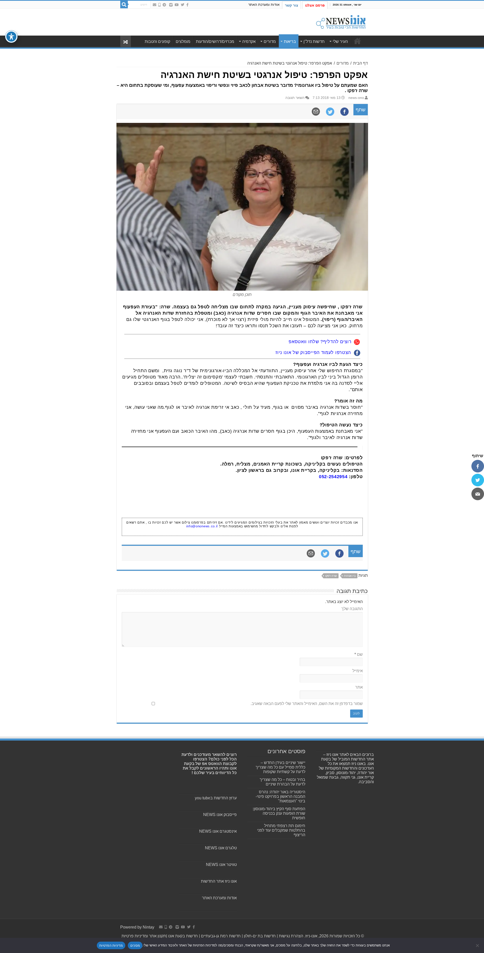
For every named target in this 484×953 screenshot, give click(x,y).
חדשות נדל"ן (314, 41)
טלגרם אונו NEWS (221, 848)
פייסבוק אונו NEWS (220, 814)
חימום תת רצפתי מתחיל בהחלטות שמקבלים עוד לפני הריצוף (281, 830)
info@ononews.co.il (202, 526)
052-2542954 (333, 476)
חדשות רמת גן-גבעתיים (220, 936)
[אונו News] (341, 21)
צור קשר (291, 5)
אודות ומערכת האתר (264, 5)
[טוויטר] (477, 480)
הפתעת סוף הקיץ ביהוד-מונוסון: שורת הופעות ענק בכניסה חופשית (279, 813)
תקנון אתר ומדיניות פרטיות (144, 936)
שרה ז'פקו (331, 575)
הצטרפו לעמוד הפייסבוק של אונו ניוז (313, 352)
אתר (359, 687)
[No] (477, 945)
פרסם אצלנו (315, 5)
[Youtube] (176, 5)
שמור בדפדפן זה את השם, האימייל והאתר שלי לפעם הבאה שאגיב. (307, 703)
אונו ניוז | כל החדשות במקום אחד (357, 41)
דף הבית (360, 63)
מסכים (135, 945)
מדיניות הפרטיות (111, 945)
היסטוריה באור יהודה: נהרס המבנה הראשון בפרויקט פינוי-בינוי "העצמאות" (280, 796)
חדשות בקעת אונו (183, 936)
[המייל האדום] (154, 5)
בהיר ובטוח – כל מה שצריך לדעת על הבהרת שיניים (282, 781)
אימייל (357, 671)
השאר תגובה (295, 98)
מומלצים (183, 41)
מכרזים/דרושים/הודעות (215, 41)
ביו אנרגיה (350, 575)
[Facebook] (187, 5)
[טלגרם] (164, 5)
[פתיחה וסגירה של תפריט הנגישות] (11, 37)
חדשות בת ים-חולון (259, 936)
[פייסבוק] (477, 466)
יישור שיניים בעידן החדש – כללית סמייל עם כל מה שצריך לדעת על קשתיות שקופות (280, 767)
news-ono (356, 98)
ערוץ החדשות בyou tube (216, 798)
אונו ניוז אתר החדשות (219, 881)
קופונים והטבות (157, 41)
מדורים (270, 41)
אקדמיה (249, 41)
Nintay (148, 927)
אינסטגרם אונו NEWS (218, 831)
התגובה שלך (352, 609)
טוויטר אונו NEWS (221, 864)
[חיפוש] (124, 4)
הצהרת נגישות (290, 936)
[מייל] (477, 493)
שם (358, 654)
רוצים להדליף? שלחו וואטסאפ (320, 341)
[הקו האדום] (159, 5)
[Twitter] (182, 5)
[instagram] (171, 5)
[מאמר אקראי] (125, 41)
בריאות (290, 41)
